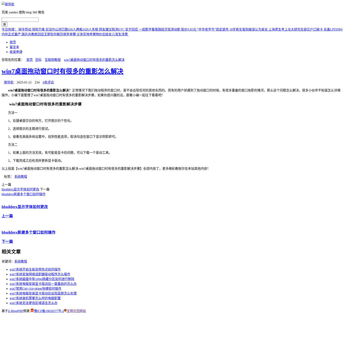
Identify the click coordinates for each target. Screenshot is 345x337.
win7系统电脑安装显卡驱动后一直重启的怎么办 (43, 283)
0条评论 (48, 82)
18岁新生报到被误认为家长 (249, 29)
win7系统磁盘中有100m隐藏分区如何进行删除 (42, 279)
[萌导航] (8, 4)
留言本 (14, 47)
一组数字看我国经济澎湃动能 (160, 29)
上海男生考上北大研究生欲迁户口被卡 (296, 29)
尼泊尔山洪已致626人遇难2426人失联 (72, 29)
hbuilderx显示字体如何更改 (20, 189)
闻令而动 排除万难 (32, 29)
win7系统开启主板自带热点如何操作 (35, 269)
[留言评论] (4, 327)
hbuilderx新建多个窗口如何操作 (24, 194)
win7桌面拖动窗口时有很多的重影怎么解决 (94, 59)
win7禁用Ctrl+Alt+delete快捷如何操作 (35, 288)
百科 (38, 59)
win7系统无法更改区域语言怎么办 (34, 303)
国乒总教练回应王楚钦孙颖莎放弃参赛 (49, 34)
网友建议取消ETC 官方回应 (119, 29)
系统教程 (20, 176)
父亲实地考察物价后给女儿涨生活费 (103, 34)
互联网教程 (53, 59)
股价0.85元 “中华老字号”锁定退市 (205, 29)
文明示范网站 (76, 311)
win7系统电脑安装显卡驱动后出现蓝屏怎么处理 (43, 293)
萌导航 (9, 82)
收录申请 (16, 52)
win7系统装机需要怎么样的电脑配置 (35, 298)
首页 (13, 42)
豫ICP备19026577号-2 (49, 311)
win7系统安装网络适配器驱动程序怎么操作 (40, 274)
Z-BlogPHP (15, 311)
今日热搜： (10, 29)
